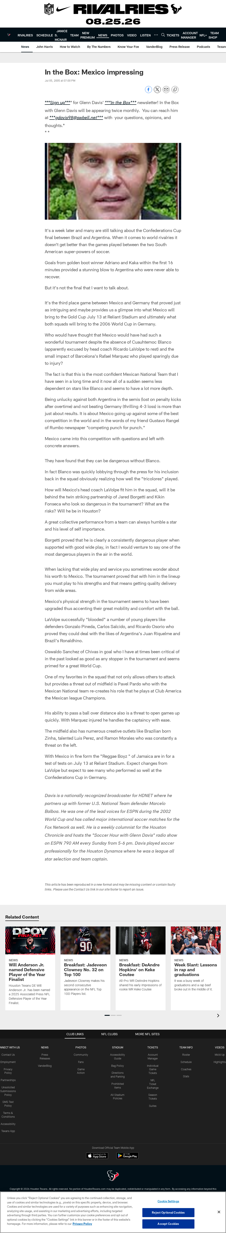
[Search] (163, 35)
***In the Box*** (120, 103)
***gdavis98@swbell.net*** (76, 118)
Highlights (220, 1061)
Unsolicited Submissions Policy (8, 1091)
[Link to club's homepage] (9, 34)
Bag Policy (117, 1065)
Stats (186, 1076)
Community (81, 1054)
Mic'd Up (220, 1054)
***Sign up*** (57, 102)
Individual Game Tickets (152, 1069)
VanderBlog (45, 1065)
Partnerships (8, 1079)
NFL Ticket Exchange (152, 1084)
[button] (107, 1015)
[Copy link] (175, 90)
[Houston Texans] (113, 1176)
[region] (113, 1212)
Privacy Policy (82, 1224)
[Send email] (166, 92)
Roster (186, 1054)
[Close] (219, 1212)
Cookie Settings (168, 1201)
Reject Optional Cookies (168, 1212)
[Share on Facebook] (148, 92)
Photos (80, 1047)
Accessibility (8, 1123)
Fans (81, 1061)
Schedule (186, 1061)
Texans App (8, 1130)
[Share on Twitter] (157, 92)
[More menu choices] (156, 35)
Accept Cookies (168, 1224)
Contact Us (8, 1054)
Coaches (186, 1069)
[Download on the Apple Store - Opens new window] (97, 1156)
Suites (152, 1105)
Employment (8, 1061)
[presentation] (219, 1016)
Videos (219, 1047)
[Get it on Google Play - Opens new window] (127, 1158)
